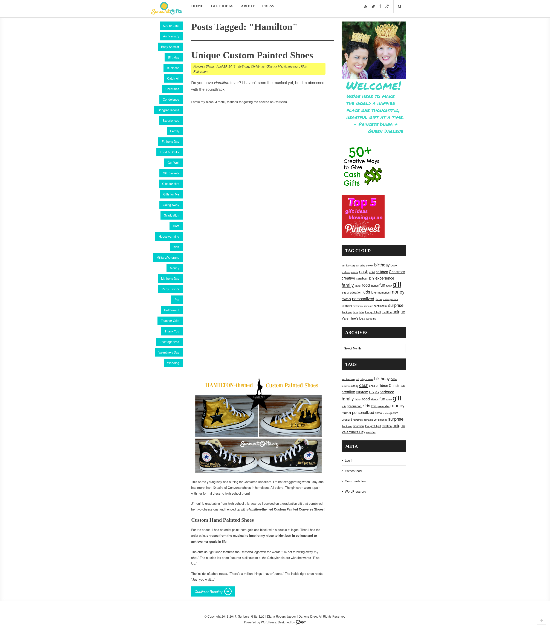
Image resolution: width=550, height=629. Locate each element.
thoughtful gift (373, 312)
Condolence (171, 99)
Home (197, 6)
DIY (371, 278)
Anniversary (171, 36)
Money (174, 268)
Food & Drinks (169, 152)
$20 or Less (171, 25)
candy (354, 272)
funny (389, 285)
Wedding (173, 363)
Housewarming (169, 236)
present (347, 305)
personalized (363, 298)
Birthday (173, 57)
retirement (358, 306)
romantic (368, 306)
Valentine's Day (168, 352)
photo (378, 299)
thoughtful (358, 312)
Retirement (171, 310)
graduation (354, 292)
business (346, 272)
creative (348, 278)
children (382, 271)
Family (174, 131)
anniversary (348, 265)
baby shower (366, 265)
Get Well (173, 162)
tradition (387, 312)
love (374, 292)
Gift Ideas (222, 6)
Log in (349, 460)
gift (397, 283)
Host (176, 226)
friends (375, 286)
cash (363, 271)
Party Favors (170, 289)
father (358, 285)
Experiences (170, 120)
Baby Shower (170, 47)
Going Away (171, 205)
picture (394, 299)
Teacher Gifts (170, 320)
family (348, 284)
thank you (347, 312)
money (397, 291)
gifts (344, 292)
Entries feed (353, 470)
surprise (395, 305)
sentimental (380, 306)
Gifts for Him (170, 183)
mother (346, 299)
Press (268, 6)
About (248, 6)
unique (399, 312)
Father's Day (170, 141)
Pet (177, 299)
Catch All (173, 78)
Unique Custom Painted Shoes (252, 55)
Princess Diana (203, 66)
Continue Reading (209, 591)
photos (386, 299)
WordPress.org (355, 491)
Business (173, 68)
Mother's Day (170, 278)
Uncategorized (169, 342)
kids (366, 291)
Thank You (172, 331)
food (366, 285)
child (372, 272)
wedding (371, 318)
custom (362, 278)
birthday (382, 264)
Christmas (172, 89)
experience (384, 278)
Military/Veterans (168, 257)
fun (382, 285)
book (394, 265)
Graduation (171, 215)
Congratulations (168, 110)
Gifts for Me (171, 194)
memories (383, 292)
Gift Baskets (171, 173)
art (357, 265)
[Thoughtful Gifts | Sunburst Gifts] (166, 13)
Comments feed (356, 481)
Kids (176, 247)
